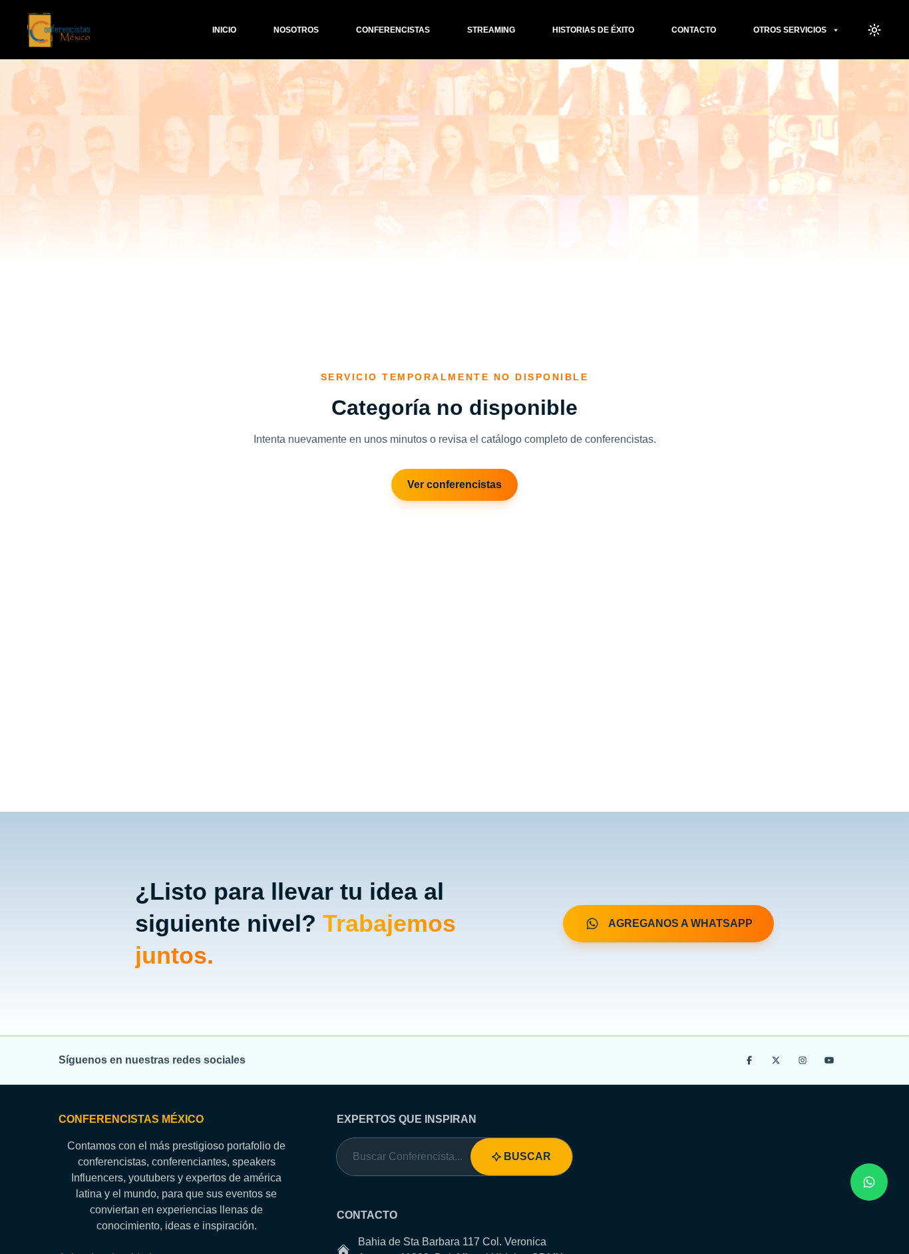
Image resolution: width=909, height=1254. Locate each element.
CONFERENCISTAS (393, 30)
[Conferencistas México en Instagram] (802, 1060)
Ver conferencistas (454, 484)
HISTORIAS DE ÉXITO (593, 30)
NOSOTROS (296, 30)
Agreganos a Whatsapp (679, 923)
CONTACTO (693, 30)
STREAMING (491, 30)
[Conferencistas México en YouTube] (829, 1060)
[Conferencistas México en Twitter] (776, 1060)
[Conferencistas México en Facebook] (749, 1060)
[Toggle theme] (874, 30)
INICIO (224, 30)
